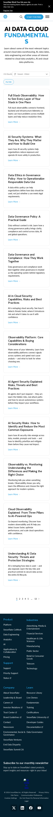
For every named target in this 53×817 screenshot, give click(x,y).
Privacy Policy (44, 792)
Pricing (6, 657)
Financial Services (35, 633)
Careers (6, 702)
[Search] (21, 16)
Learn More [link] (13, 122)
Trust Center (9, 712)
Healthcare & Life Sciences (35, 640)
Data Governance (35, 732)
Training (30, 707)
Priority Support (10, 673)
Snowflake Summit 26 (13, 749)
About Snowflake (11, 692)
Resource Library (34, 692)
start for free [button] (34, 16)
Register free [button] (8, 10)
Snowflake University (36, 717)
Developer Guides (35, 722)
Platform (7, 624)
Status (6, 678)
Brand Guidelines (11, 717)
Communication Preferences (31, 795)
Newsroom (8, 727)
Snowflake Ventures (12, 739)
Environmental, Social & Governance (14, 733)
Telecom (30, 663)
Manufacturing (33, 646)
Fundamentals (33, 702)
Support (7, 668)
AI (4, 644)
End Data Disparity (12, 744)
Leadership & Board (12, 697)
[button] (49, 6)
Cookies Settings (11, 798)
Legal (26, 801)
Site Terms (14, 795)
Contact (7, 722)
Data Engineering (11, 634)
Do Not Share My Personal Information (34, 798)
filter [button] (8, 81)
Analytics (7, 639)
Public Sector (33, 651)
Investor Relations (11, 707)
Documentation (34, 727)
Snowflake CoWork (12, 629)
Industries (32, 620)
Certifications (33, 712)
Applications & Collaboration (10, 650)
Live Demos (32, 697)
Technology (32, 668)
